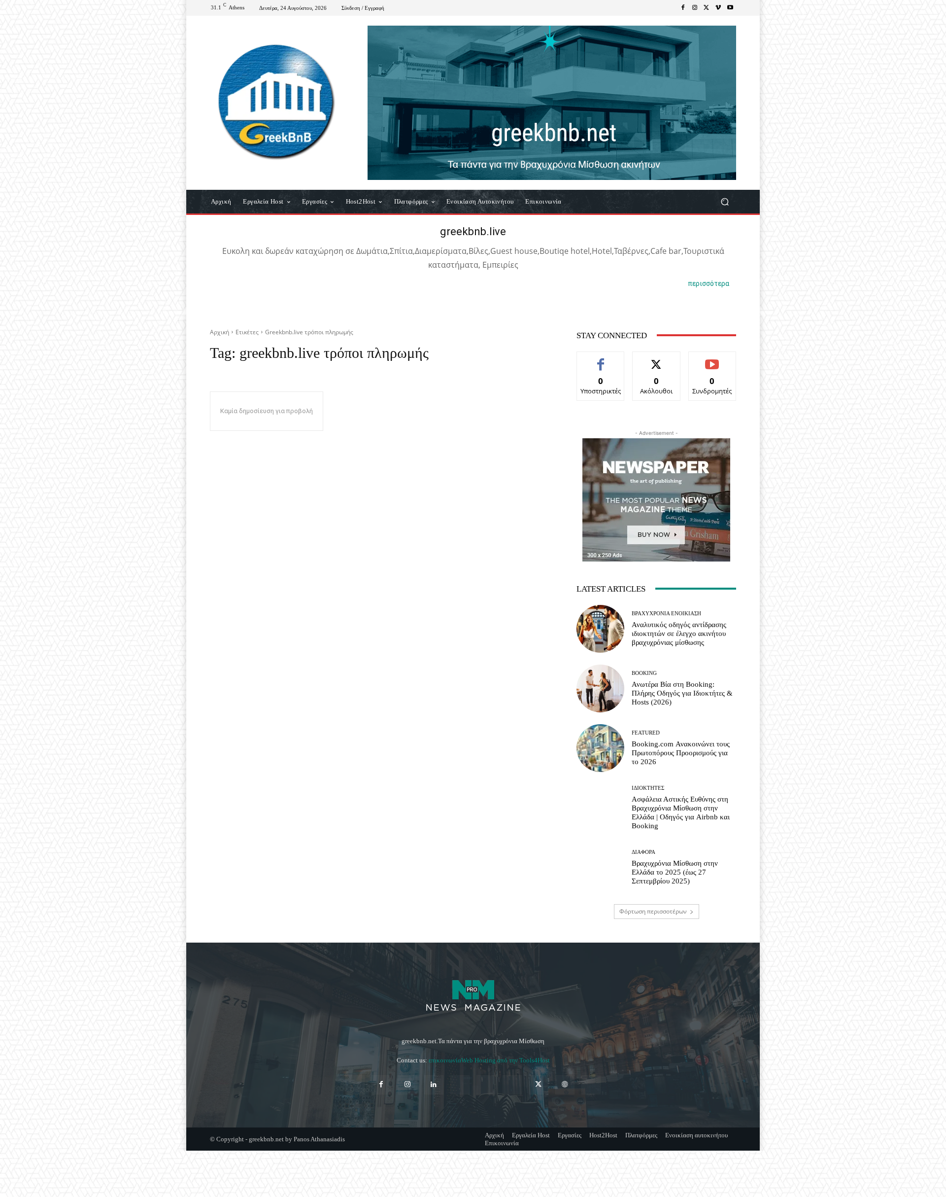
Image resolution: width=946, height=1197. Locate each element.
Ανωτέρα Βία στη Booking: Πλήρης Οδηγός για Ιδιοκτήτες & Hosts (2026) (682, 693)
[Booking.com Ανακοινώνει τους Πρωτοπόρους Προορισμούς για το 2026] (600, 748)
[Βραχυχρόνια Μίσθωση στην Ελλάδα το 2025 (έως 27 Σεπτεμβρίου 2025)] (600, 867)
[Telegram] (486, 1084)
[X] (706, 8)
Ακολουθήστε (656, 359)
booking (644, 673)
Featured (646, 733)
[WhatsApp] (591, 1084)
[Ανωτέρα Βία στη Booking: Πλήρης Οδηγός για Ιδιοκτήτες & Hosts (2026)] (600, 688)
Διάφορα (643, 852)
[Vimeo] (718, 8)
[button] (724, 201)
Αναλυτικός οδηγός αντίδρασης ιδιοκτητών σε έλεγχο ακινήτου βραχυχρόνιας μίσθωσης (679, 633)
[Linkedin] (433, 1084)
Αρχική (219, 332)
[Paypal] (460, 1084)
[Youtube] (730, 8)
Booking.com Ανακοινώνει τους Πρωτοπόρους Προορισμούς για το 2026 (681, 753)
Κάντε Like (600, 359)
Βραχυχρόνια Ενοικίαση (666, 613)
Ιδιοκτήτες (648, 788)
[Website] (564, 1084)
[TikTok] (512, 1084)
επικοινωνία (445, 1060)
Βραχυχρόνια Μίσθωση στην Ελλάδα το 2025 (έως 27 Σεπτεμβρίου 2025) (675, 872)
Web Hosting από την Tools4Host (505, 1060)
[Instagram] (695, 8)
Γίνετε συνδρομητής (712, 362)
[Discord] (355, 1084)
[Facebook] (683, 8)
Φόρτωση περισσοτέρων (653, 911)
